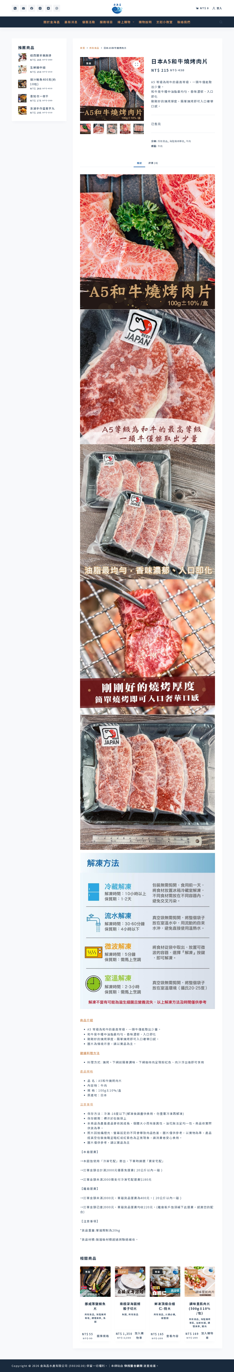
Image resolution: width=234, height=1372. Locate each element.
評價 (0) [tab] (153, 162)
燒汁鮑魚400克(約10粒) (43, 82)
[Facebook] (31, 8)
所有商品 (163, 141)
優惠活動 (88, 22)
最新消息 (71, 22)
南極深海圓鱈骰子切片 (130, 1306)
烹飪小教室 (164, 22)
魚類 (124, 1314)
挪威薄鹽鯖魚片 (95, 1306)
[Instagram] (40, 8)
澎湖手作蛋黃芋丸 (42, 108)
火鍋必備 (170, 1314)
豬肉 (204, 1326)
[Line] (56, 8)
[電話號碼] (15, 8)
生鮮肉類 (201, 1322)
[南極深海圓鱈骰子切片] (130, 1281)
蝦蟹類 (165, 1318)
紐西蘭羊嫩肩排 (41, 55)
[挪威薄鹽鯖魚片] (95, 1281)
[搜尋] (221, 22)
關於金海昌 (52, 22)
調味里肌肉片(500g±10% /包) (200, 1308)
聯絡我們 (183, 22)
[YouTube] (48, 8)
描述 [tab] (139, 162)
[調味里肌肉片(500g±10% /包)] (200, 1281)
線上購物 (124, 22)
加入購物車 (139, 1335)
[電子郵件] (23, 8)
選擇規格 (103, 1336)
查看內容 (172, 1336)
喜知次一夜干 (39, 96)
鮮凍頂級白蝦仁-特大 (164, 1306)
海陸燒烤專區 (176, 141)
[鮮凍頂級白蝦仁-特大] (165, 1281)
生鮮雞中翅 (38, 67)
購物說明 (145, 22)
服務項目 (106, 22)
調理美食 (96, 1318)
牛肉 (188, 141)
